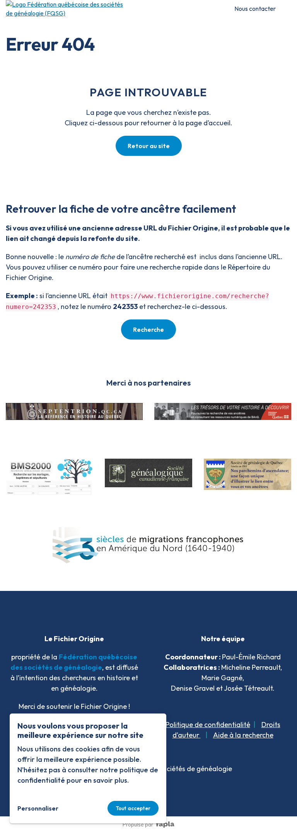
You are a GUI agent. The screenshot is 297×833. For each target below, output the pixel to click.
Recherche (148, 329)
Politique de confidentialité (208, 724)
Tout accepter (133, 808)
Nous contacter (255, 8)
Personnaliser (37, 808)
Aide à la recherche (243, 735)
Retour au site (149, 146)
